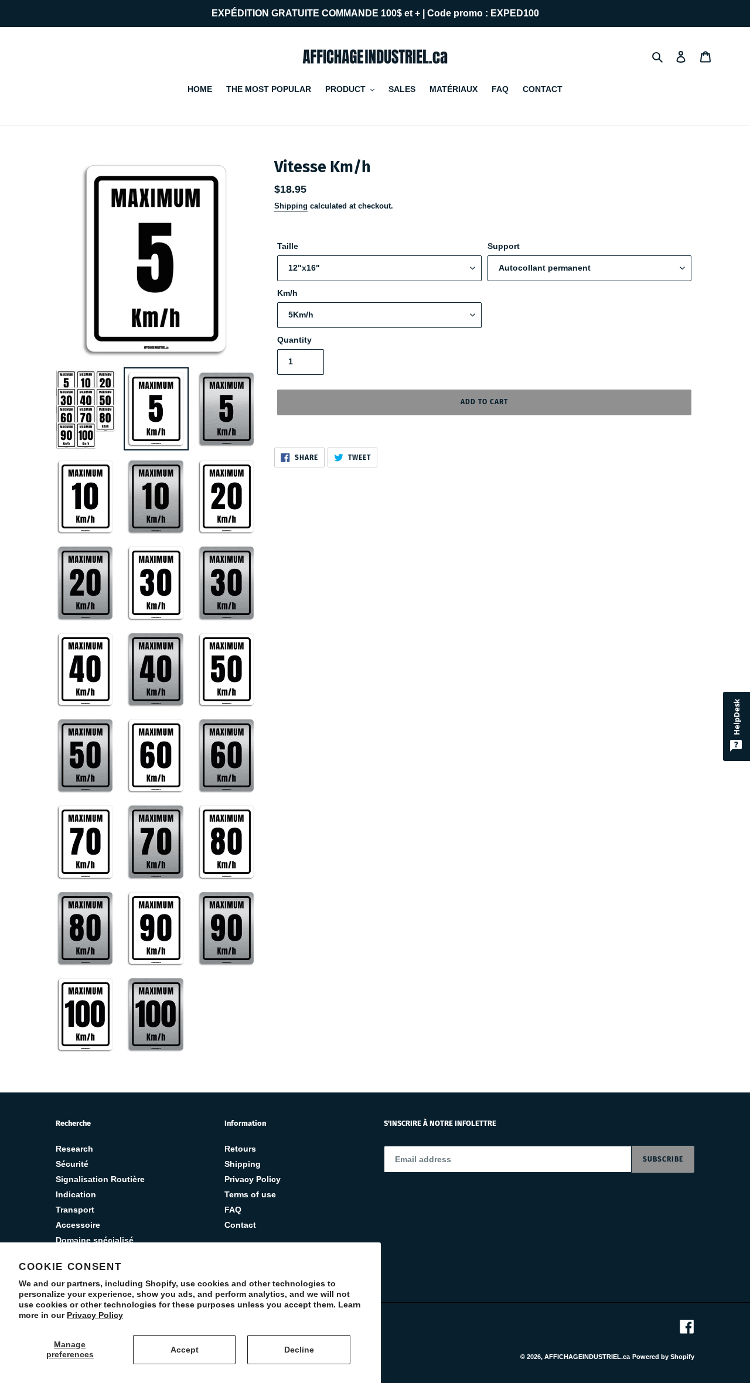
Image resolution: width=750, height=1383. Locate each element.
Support (504, 246)
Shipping (291, 206)
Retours (240, 1148)
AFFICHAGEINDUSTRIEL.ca (587, 1356)
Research (74, 1148)
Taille (287, 246)
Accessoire (78, 1225)
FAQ (232, 1209)
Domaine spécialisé (95, 1240)
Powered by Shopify (663, 1356)
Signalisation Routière (100, 1179)
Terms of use (250, 1194)
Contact (240, 1225)
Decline (299, 1349)
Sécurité (72, 1164)
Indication (76, 1194)
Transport (75, 1209)
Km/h (287, 293)
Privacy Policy (95, 1315)
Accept (185, 1349)
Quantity (294, 339)
